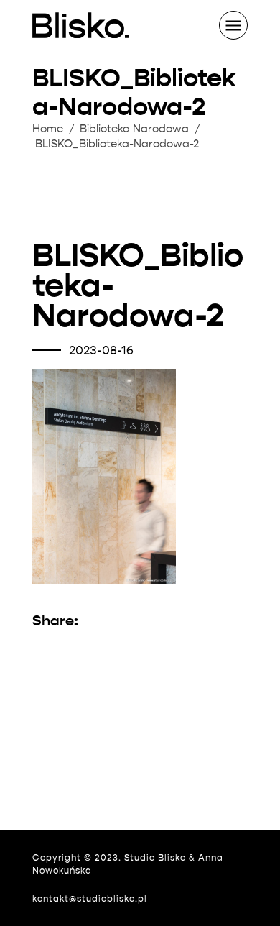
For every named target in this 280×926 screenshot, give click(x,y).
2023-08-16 (101, 350)
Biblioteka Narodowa (134, 128)
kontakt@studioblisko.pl (89, 898)
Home (47, 128)
